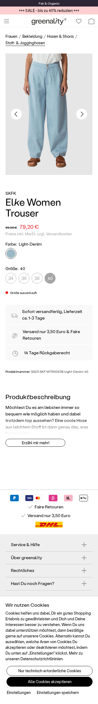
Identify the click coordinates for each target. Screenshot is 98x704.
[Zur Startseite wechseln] (49, 21)
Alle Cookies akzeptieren (50, 681)
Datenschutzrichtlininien (41, 658)
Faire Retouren (49, 506)
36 (24, 278)
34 (10, 278)
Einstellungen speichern (58, 692)
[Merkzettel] (78, 21)
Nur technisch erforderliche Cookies (49, 670)
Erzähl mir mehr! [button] (35, 442)
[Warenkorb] (91, 21)
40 (50, 278)
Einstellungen (19, 692)
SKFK (10, 193)
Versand (31, 331)
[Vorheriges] (16, 114)
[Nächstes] (81, 114)
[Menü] (6, 21)
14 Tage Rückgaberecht (47, 352)
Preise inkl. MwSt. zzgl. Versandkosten (38, 233)
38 (37, 278)
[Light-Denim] (10, 253)
